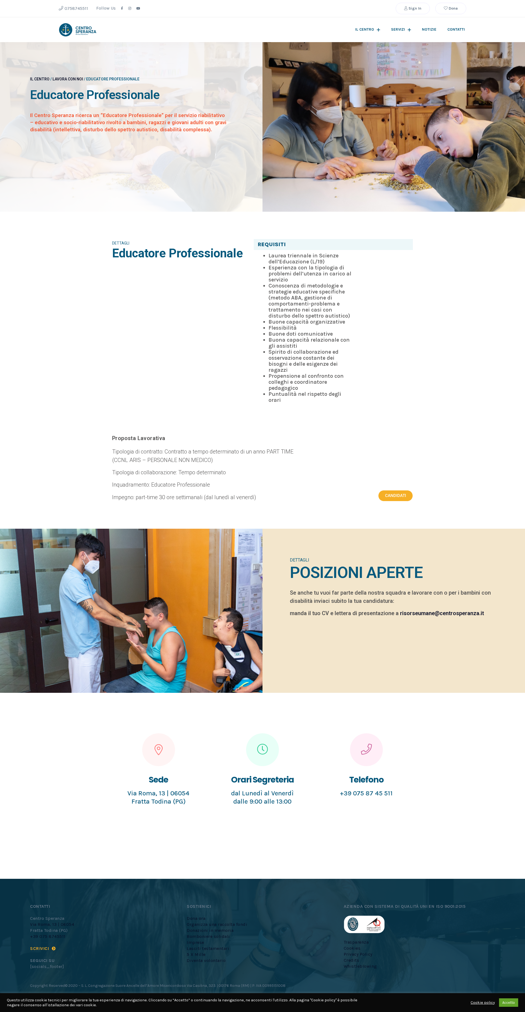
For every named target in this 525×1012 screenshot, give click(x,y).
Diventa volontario (206, 960)
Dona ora (196, 918)
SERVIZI (398, 29)
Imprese (195, 942)
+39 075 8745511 (48, 936)
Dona (453, 8)
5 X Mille (196, 954)
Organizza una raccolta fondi (217, 924)
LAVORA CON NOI (67, 79)
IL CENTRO (364, 29)
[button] (395, 495)
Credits (351, 960)
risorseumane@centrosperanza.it (442, 613)
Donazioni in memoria (210, 930)
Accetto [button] (508, 1003)
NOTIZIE (429, 29)
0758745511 (76, 8)
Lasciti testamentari (208, 948)
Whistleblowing (360, 966)
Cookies (352, 948)
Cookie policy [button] (483, 1002)
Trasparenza (356, 942)
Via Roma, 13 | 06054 (52, 924)
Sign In (414, 8)
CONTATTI (456, 29)
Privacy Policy (358, 954)
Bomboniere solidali (208, 936)
